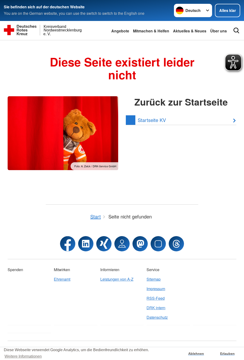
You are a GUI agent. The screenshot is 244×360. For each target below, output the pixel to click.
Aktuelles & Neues (189, 31)
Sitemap (154, 279)
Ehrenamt (62, 279)
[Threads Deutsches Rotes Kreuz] (176, 243)
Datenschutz (157, 317)
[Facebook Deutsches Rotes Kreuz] (67, 243)
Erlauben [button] (227, 353)
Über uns (218, 31)
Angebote (120, 31)
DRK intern (156, 307)
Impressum (156, 288)
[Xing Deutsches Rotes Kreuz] (104, 243)
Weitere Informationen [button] (23, 356)
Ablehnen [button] (196, 353)
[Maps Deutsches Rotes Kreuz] (122, 243)
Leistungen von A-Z (116, 279)
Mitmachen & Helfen (151, 31)
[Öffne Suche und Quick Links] (236, 30)
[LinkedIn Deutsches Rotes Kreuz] (85, 243)
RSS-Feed (156, 298)
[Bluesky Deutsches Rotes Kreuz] (158, 243)
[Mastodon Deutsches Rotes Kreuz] (140, 243)
